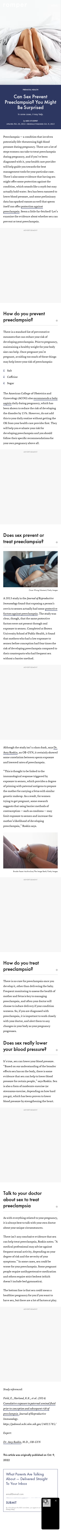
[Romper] (15, 5)
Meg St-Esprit (32, 121)
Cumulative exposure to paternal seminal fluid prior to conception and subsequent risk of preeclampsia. (29, 1408)
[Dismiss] (55, 1501)
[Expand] (45, 1501)
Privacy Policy (10, 1509)
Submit (11, 1502)
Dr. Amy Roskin (12, 1442)
